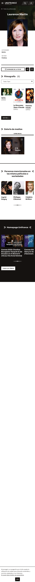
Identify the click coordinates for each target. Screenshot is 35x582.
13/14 (3, 98)
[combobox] (17, 81)
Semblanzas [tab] (17, 133)
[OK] (17, 579)
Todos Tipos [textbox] (6, 81)
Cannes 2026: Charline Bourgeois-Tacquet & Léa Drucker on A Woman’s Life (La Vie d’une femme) (11, 253)
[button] (22, 140)
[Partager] (27, 69)
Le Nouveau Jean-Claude (18, 106)
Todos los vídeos (8, 268)
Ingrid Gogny (4, 198)
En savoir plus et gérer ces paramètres (12, 575)
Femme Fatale (29, 107)
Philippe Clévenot (17, 198)
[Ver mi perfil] (31, 3)
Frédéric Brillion (29, 198)
